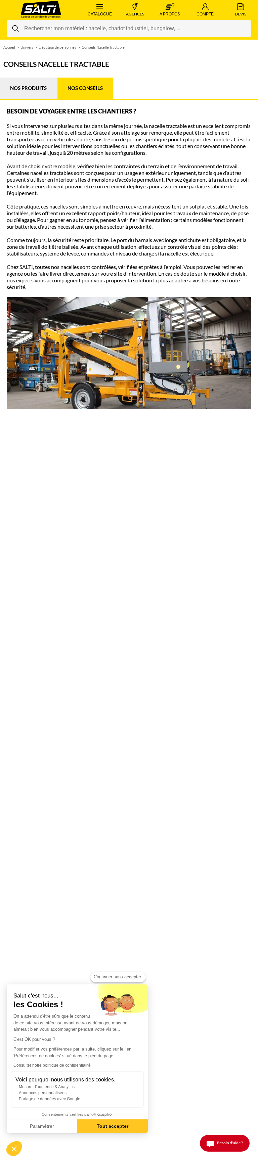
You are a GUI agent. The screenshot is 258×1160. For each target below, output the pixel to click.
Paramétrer (42, 1126)
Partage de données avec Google (49, 1099)
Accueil (9, 47)
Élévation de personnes (57, 47)
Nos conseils (85, 88)
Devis (240, 13)
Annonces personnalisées (43, 1093)
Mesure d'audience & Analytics (47, 1086)
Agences (135, 13)
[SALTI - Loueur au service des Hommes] (41, 10)
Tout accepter (112, 1126)
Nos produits (28, 88)
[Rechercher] (15, 28)
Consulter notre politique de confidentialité (52, 1065)
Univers (26, 47)
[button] (14, 1149)
